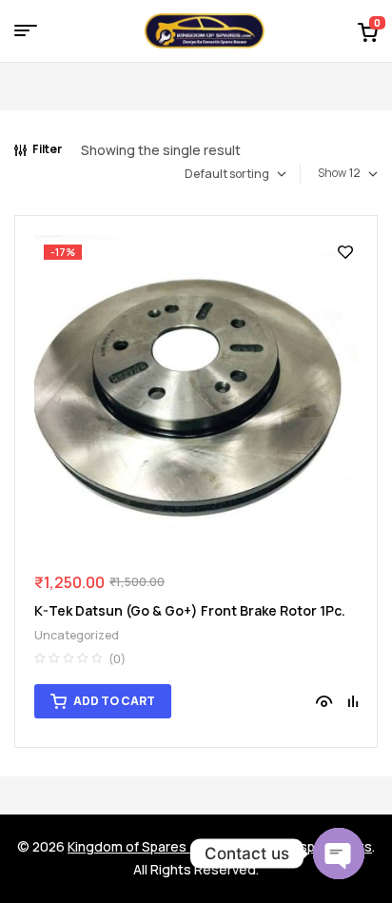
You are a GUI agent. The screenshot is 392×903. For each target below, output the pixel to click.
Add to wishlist (345, 252)
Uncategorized (76, 635)
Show (332, 173)
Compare (353, 701)
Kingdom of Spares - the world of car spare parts (220, 846)
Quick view (324, 701)
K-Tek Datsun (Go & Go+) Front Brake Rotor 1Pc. (189, 610)
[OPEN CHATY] (338, 853)
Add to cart (114, 701)
